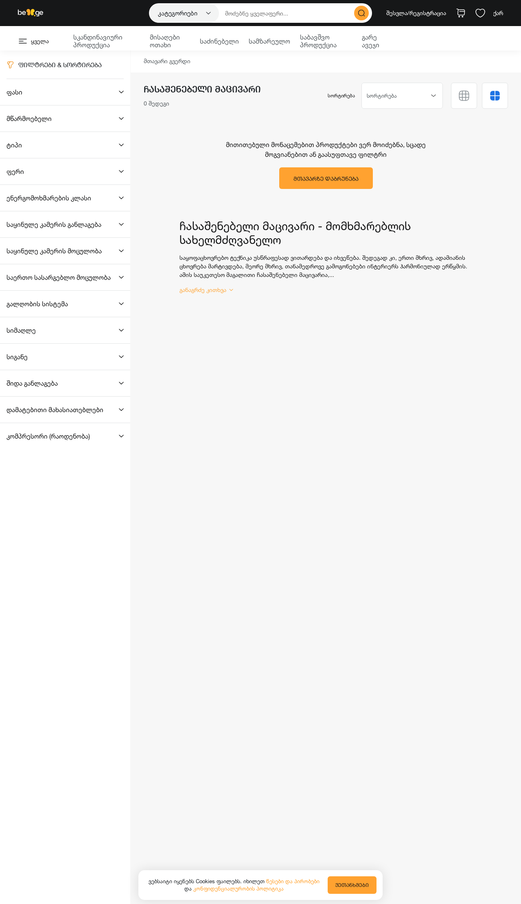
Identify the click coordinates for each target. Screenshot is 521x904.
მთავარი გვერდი (167, 61)
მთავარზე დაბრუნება (326, 178)
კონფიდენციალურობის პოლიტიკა (238, 888)
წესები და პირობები (293, 881)
